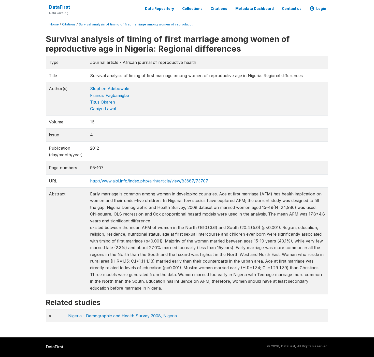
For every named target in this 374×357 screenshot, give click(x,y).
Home (54, 24)
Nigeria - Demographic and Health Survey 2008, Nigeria (122, 315)
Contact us (291, 9)
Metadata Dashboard (254, 9)
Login (321, 9)
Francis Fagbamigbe (109, 95)
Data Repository (159, 9)
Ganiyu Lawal (103, 108)
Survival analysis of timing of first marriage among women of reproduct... (136, 24)
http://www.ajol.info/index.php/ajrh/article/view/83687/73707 (149, 180)
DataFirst (59, 7)
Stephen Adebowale (109, 88)
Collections (192, 9)
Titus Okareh (102, 102)
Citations (219, 9)
